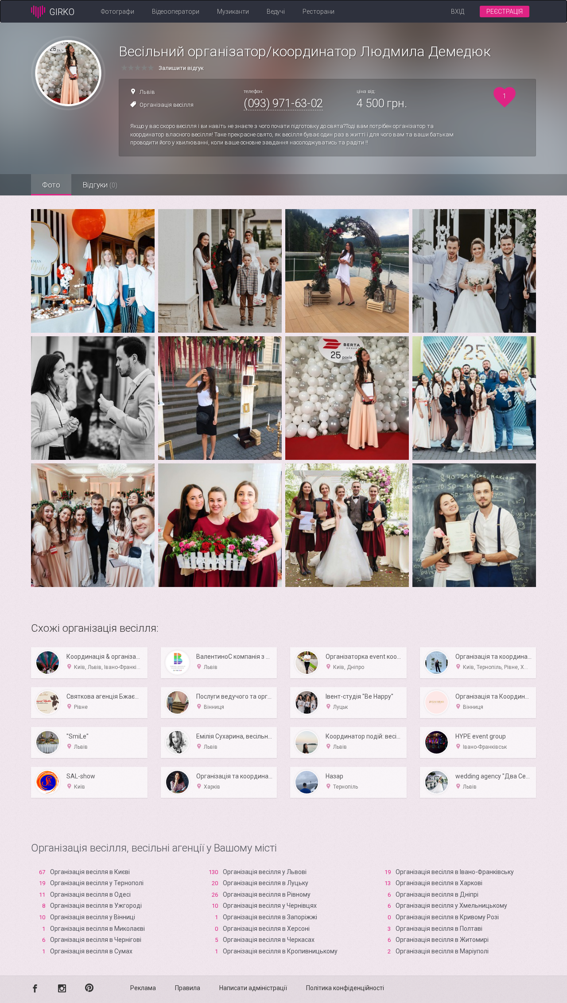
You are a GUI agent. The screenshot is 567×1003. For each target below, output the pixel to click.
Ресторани (318, 11)
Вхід (457, 11)
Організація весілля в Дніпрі (437, 894)
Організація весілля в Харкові (439, 882)
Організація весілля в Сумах (91, 951)
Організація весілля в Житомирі (442, 939)
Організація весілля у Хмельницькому (451, 905)
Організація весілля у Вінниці (92, 917)
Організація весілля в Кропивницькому (280, 951)
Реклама (143, 987)
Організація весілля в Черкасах (269, 939)
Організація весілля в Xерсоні (266, 928)
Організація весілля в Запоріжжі (270, 917)
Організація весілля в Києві (90, 871)
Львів (147, 92)
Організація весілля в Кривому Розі (447, 917)
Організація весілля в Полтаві (439, 928)
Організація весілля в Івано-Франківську (455, 871)
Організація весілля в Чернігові (95, 939)
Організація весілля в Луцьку (265, 882)
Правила (187, 987)
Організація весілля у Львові (265, 871)
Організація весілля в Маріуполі (442, 951)
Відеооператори (175, 11)
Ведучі (276, 11)
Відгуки (99, 184)
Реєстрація (504, 11)
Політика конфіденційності (345, 987)
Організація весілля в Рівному (267, 894)
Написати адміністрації (253, 987)
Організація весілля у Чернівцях (270, 905)
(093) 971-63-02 (283, 103)
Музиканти (233, 11)
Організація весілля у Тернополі (97, 882)
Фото (51, 184)
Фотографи (117, 11)
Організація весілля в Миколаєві (97, 928)
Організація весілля (167, 104)
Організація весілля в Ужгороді (96, 905)
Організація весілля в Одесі (90, 894)
